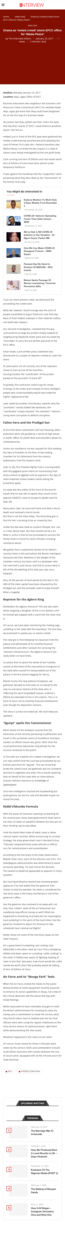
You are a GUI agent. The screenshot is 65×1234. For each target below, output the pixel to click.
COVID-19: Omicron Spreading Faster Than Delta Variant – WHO (40, 218)
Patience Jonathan (30, 1071)
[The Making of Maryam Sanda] (18, 1190)
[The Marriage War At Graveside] (18, 1132)
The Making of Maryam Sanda (43, 1191)
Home (6, 16)
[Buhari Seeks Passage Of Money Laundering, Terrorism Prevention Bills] (13, 285)
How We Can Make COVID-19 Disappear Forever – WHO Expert (39, 251)
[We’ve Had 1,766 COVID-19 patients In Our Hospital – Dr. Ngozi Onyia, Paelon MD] (13, 237)
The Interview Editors (20, 38)
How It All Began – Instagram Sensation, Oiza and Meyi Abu (42, 1211)
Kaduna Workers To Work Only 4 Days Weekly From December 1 (40, 203)
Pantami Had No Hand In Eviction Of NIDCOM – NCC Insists (38, 267)
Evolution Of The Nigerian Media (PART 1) (44, 1172)
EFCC (10, 1071)
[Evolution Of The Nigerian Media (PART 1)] (18, 1171)
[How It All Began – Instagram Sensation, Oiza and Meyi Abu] (18, 1209)
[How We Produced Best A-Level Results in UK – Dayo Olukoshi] (18, 1151)
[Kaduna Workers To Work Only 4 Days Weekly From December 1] (13, 204)
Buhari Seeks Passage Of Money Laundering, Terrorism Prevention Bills (40, 283)
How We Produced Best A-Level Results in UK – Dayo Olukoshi (44, 1153)
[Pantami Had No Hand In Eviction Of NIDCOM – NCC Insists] (13, 269)
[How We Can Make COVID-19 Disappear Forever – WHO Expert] (13, 253)
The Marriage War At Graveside (42, 1132)
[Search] (61, 4)
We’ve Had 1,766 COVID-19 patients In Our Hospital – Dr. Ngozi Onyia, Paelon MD (39, 235)
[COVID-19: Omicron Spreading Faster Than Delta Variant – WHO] (13, 221)
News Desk (20, 16)
